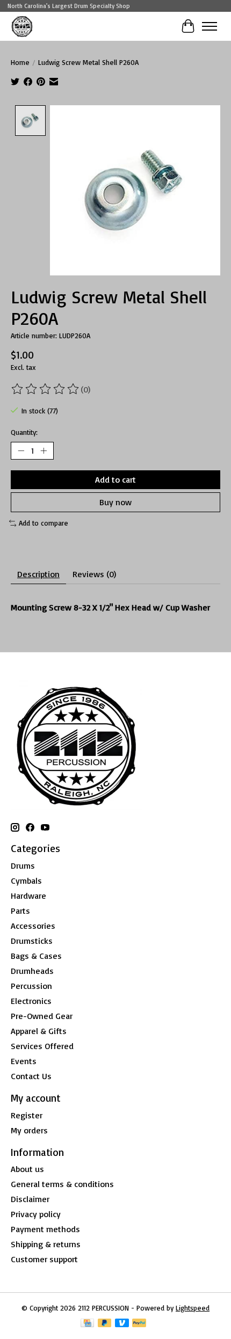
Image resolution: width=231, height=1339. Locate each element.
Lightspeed (193, 1308)
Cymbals (26, 880)
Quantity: (24, 432)
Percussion (31, 985)
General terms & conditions (62, 1183)
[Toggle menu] (209, 26)
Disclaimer (30, 1199)
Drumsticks (32, 940)
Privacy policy (36, 1214)
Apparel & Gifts (39, 1030)
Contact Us (31, 1076)
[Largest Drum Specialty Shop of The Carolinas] (22, 26)
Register (26, 1115)
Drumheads (32, 970)
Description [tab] (38, 574)
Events (24, 1061)
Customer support (44, 1259)
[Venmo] (122, 1324)
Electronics (31, 1000)
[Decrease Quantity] (21, 451)
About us (27, 1168)
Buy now (115, 502)
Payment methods (45, 1229)
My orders (29, 1130)
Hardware (28, 895)
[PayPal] (139, 1324)
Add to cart (115, 479)
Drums (23, 865)
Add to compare (43, 523)
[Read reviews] (46, 389)
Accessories (33, 925)
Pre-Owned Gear (42, 1015)
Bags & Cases (36, 955)
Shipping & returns (46, 1244)
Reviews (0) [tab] (94, 574)
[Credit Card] (87, 1324)
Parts (20, 910)
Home (20, 62)
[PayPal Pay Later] (105, 1324)
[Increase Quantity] (43, 451)
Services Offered (42, 1045)
